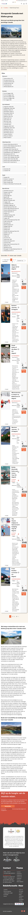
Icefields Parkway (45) (9, 215)
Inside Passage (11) (8, 216)
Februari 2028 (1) (8, 136)
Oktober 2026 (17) (8, 110)
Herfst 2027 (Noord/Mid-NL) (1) (12, 160)
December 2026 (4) (9, 113)
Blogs (20, 894)
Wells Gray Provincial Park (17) (11, 244)
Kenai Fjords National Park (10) (12, 220)
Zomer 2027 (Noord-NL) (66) (11, 155)
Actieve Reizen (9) (8, 83)
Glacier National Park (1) (10, 210)
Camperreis (19, 875)
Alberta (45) (7, 194)
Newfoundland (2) (8, 224)
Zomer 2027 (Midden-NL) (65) (11, 157)
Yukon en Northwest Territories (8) (12, 184)
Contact (20, 893)
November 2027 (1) (8, 131)
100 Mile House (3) (8, 190)
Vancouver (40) (8, 239)
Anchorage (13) (7, 195)
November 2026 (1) (8, 111)
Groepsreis (19, 873)
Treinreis (19, 880)
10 (12, 262)
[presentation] (2, 273)
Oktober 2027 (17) (8, 129)
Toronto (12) (7, 237)
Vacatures (21, 896)
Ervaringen (6, 894)
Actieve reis (19, 877)
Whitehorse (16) (8, 247)
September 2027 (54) (9, 128)
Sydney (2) (6, 234)
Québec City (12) (8, 233)
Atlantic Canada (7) (9, 179)
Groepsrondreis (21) (9, 80)
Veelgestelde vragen (8, 893)
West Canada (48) (8, 182)
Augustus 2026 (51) (8, 106)
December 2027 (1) (8, 132)
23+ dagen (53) (7, 100)
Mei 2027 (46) (7, 121)
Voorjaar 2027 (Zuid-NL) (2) (11, 149)
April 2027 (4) (7, 119)
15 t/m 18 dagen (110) (9, 96)
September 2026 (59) (9, 108)
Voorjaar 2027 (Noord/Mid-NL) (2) (12, 151)
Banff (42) (6, 197)
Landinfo (5, 889)
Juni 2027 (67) (7, 123)
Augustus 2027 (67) (9, 126)
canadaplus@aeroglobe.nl (22, 0)
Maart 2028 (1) (7, 137)
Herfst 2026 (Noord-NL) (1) (11, 144)
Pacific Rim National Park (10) (11, 231)
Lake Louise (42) (8, 221)
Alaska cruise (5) (8, 192)
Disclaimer (21, 899)
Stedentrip (19, 878)
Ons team (21, 891)
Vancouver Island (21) (9, 241)
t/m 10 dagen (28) (8, 93)
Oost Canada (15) (8, 180)
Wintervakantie (20, 881)
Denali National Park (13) (10, 207)
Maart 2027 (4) (7, 118)
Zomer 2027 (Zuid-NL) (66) (11, 159)
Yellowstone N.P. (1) (8, 250)
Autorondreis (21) (8, 78)
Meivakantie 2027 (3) (9, 154)
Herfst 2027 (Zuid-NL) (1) (10, 162)
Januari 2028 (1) (8, 134)
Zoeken (6, 8)
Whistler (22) (7, 246)
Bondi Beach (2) (8, 199)
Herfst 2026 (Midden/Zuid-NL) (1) (12, 146)
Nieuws (5, 896)
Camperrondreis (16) (9, 82)
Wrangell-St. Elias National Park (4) (13, 249)
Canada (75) (7, 170)
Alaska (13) (6, 177)
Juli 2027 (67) (7, 124)
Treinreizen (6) (7, 85)
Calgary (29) (7, 202)
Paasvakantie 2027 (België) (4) (11, 152)
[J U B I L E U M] (14, 3)
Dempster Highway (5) (9, 205)
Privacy (20, 898)
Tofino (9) (6, 236)
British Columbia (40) (9, 200)
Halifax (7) (6, 213)
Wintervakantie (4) (8, 86)
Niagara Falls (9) (8, 226)
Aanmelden (8, 806)
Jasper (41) (6, 218)
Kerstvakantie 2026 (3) (9, 147)
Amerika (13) (7, 169)
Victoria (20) (7, 242)
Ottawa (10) (7, 229)
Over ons (21, 889)
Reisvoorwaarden (7, 891)
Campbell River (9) (8, 203)
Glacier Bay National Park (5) (11, 208)
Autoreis (19, 872)
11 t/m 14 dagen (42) (9, 95)
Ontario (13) (7, 228)
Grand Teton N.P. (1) (9, 212)
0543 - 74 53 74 (5, 0)
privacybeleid (9, 809)
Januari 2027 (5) (8, 115)
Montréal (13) (7, 223)
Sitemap (21, 901)
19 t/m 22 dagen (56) (9, 98)
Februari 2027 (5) (8, 116)
